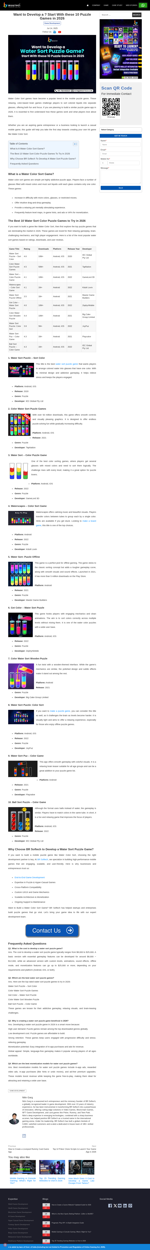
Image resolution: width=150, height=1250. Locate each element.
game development (17, 1091)
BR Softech (42, 859)
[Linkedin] (125, 1205)
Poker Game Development (18, 1229)
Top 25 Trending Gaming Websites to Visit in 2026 (52, 1179)
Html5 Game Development (18, 1208)
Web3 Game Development (18, 1204)
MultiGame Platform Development (20, 1241)
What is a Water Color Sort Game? (27, 148)
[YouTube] (120, 1205)
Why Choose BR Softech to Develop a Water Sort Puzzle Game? (43, 158)
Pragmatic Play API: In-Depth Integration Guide (68, 1223)
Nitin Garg (27, 1097)
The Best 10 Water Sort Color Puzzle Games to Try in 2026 (40, 153)
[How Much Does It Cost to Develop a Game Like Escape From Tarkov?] (81, 1167)
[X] (116, 1206)
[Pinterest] (130, 1205)
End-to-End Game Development (30, 877)
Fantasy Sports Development (19, 1224)
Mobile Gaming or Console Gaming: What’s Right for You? (23, 1180)
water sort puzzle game (67, 364)
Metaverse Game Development (19, 1237)
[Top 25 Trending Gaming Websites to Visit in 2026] (52, 1167)
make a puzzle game (60, 711)
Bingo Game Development (18, 1233)
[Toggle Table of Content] (74, 144)
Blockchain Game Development (20, 1212)
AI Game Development (16, 1216)
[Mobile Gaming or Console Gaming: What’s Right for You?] (23, 1167)
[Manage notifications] (5, 1245)
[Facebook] (110, 1205)
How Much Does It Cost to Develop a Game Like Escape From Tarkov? (81, 1180)
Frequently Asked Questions (24, 163)
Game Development (52, 23)
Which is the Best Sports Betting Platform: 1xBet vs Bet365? (72, 1214)
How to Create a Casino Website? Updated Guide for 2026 (71, 1205)
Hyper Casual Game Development (21, 1220)
